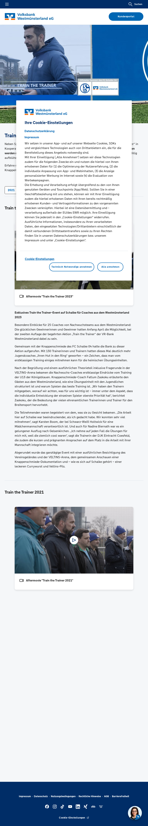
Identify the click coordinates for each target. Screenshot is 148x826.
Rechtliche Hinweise (90, 796)
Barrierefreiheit (120, 796)
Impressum (25, 796)
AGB (106, 796)
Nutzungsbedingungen (63, 796)
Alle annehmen (110, 266)
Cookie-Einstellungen (39, 259)
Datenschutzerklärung (39, 131)
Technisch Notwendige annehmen (71, 266)
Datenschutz (41, 796)
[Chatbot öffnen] (135, 813)
